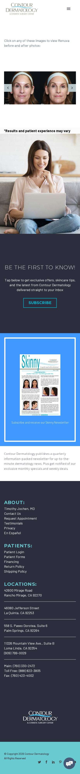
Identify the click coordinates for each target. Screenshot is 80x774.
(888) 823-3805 (30, 670)
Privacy (9, 528)
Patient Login (14, 552)
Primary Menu (68, 9)
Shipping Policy (15, 571)
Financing (11, 561)
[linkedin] (53, 762)
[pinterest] (60, 762)
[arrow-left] (8, 88)
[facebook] (46, 762)
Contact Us (12, 513)
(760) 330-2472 (24, 666)
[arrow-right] (72, 88)
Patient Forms (14, 557)
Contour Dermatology (37, 753)
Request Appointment (20, 518)
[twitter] (39, 762)
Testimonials (13, 523)
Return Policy (14, 566)
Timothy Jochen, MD (19, 508)
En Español (12, 533)
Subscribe (40, 303)
